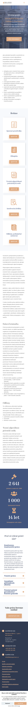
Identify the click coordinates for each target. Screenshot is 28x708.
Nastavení (7, 703)
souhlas (7, 698)
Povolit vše (20, 703)
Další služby (5, 687)
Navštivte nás (10, 631)
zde (19, 705)
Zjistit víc (14, 136)
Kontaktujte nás (14, 616)
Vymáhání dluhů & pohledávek (10, 684)
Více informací (14, 39)
